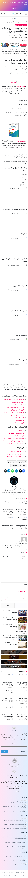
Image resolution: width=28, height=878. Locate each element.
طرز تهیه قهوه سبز (19, 420)
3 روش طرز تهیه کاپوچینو (18, 402)
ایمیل (25, 584)
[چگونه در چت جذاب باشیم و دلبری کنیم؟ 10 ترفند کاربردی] (21, 709)
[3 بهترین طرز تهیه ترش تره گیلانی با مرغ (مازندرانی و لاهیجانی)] (22, 620)
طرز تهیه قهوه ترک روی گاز (17, 410)
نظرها (8, 606)
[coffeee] (14, 19)
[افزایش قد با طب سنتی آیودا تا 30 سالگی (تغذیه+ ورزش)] (21, 677)
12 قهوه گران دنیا (20, 431)
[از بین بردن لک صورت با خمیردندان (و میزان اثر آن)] (7, 693)
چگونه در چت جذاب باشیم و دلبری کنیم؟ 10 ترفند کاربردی (21, 716)
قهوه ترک (22, 465)
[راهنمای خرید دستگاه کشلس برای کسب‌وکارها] (22, 613)
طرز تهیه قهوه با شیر (19, 418)
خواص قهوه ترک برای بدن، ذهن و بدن (15, 451)
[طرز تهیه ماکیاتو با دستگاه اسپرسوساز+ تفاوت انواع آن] (21, 520)
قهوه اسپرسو (11, 462)
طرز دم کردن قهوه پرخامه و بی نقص (15, 407)
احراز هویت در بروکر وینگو (21, 632)
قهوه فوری (14, 465)
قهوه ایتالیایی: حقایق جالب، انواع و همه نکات (13, 441)
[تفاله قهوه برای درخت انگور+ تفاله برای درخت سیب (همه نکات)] (21, 504)
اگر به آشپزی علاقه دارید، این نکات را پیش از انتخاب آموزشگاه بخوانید (9, 636)
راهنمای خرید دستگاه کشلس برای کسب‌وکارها (10, 611)
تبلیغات (17, 792)
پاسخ (26, 549)
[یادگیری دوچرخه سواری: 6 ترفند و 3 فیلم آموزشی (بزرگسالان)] (7, 709)
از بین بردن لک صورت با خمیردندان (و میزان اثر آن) (7, 699)
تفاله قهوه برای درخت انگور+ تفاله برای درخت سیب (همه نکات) (21, 511)
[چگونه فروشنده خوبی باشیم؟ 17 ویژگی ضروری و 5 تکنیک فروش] (21, 693)
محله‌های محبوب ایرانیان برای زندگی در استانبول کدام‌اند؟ (9, 643)
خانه (25, 22)
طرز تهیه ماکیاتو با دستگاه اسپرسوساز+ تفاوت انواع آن (21, 526)
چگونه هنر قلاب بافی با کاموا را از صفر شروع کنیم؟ (10, 625)
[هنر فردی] (14, 13)
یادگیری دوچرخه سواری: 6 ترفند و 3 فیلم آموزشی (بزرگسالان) (7, 716)
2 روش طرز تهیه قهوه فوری (17, 405)
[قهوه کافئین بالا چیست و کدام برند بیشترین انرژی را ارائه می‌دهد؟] (7, 504)
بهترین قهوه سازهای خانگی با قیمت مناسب (13, 438)
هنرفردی (14, 743)
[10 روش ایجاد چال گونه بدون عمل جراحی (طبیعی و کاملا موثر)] (7, 677)
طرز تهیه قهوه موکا (19, 423)
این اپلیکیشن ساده (20, 141)
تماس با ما (12, 792)
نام (26, 578)
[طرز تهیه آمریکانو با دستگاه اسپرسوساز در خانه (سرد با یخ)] (7, 520)
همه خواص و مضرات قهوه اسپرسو (15, 454)
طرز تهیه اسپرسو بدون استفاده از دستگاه (14, 400)
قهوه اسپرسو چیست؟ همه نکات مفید (15, 444)
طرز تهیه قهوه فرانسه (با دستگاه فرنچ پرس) (13, 413)
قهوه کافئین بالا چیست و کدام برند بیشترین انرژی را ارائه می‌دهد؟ (8, 511)
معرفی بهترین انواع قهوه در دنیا (16, 433)
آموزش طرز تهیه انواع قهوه (8, 22)
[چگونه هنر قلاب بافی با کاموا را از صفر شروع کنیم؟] (22, 627)
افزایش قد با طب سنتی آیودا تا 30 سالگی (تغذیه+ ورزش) (21, 684)
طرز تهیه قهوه (21, 462)
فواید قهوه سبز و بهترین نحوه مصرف (15, 457)
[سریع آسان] (14, 47)
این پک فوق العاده (20, 86)
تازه (20, 606)
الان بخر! (14, 8)
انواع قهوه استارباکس (18, 436)
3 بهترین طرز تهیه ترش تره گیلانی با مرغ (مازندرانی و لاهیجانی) (9, 618)
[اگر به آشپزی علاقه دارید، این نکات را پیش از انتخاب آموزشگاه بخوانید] (22, 638)
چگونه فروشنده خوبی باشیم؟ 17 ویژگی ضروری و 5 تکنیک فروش (21, 700)
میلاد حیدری (22, 35)
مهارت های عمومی (19, 22)
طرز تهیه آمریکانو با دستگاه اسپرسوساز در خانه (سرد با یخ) (7, 526)
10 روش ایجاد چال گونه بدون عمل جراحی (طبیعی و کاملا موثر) (7, 684)
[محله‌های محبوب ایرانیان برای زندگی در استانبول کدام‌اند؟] (22, 645)
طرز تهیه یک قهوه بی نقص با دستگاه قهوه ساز (12, 415)
